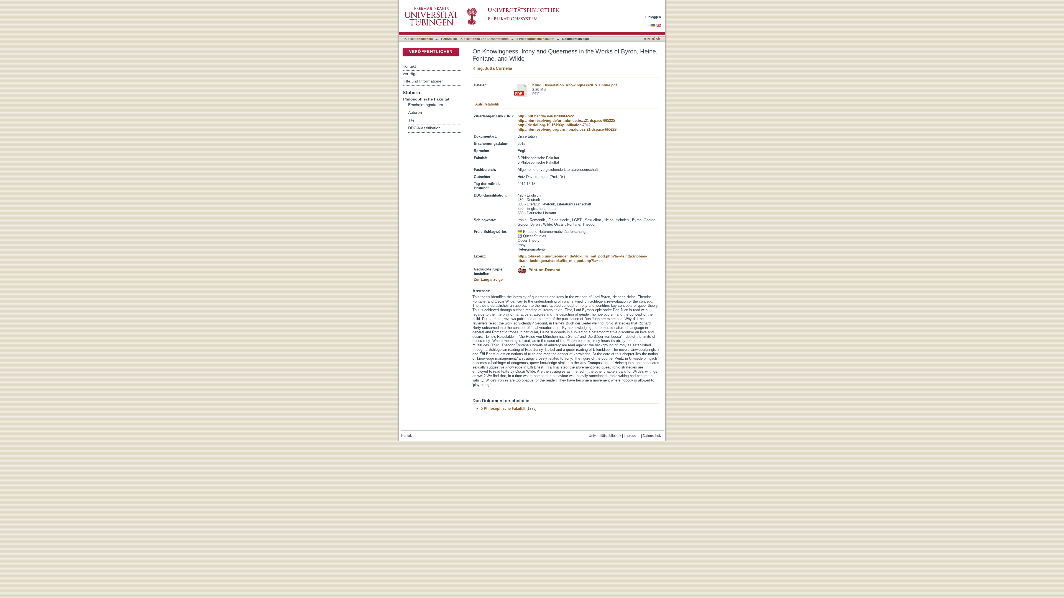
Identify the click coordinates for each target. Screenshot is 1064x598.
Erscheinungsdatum (425, 105)
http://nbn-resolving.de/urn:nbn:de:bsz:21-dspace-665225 (566, 120)
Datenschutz (652, 436)
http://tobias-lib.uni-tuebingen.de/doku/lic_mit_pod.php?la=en (582, 258)
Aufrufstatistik (487, 104)
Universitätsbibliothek (605, 436)
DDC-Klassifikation (424, 128)
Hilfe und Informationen (423, 81)
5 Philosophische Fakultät (535, 38)
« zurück (652, 39)
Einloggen (653, 17)
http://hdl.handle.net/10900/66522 (546, 116)
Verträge (410, 73)
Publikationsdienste (418, 38)
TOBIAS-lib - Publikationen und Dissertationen (475, 38)
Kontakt (409, 66)
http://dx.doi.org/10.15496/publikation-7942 (554, 125)
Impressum (632, 436)
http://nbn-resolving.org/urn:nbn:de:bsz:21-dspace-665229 (567, 129)
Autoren (415, 112)
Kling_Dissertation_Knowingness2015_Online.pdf (574, 85)
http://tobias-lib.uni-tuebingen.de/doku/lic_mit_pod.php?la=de (571, 256)
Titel (411, 120)
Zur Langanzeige (488, 279)
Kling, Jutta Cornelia (492, 68)
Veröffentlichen (430, 52)
